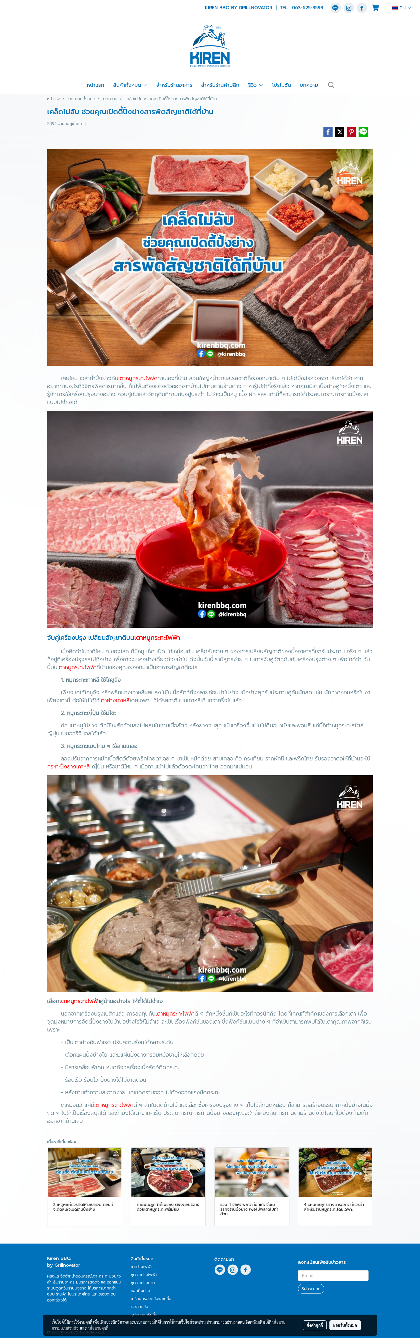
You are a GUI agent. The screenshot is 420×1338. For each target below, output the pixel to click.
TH (402, 8)
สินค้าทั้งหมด (128, 85)
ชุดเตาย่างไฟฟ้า (144, 1275)
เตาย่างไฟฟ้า (141, 1267)
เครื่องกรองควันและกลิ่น (151, 1299)
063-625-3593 (307, 7)
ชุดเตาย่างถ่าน (143, 1283)
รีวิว (253, 85)
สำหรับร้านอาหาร (174, 85)
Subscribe (311, 1289)
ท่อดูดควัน (139, 1307)
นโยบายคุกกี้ (98, 1328)
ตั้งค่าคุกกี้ (315, 1325)
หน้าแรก (95, 85)
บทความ (309, 85)
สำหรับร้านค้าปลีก (220, 85)
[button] (331, 85)
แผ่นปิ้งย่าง (140, 1291)
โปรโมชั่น (281, 85)
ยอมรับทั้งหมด (345, 1325)
